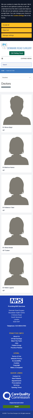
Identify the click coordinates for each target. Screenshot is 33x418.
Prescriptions (16, 383)
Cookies (16, 363)
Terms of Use (16, 356)
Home (2, 70)
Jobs (16, 343)
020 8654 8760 (20, 326)
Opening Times (16, 387)
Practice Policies (16, 347)
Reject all (6, 30)
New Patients (16, 378)
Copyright (16, 365)
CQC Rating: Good (17, 53)
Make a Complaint (16, 367)
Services (17, 385)
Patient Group (16, 345)
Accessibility (16, 361)
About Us (16, 336)
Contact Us (16, 376)
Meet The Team (16, 341)
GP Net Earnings (16, 338)
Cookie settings (18, 15)
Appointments (16, 381)
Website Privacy (16, 358)
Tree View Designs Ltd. (13, 413)
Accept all (6, 25)
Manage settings (8, 35)
